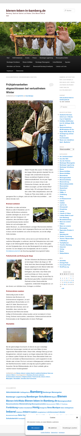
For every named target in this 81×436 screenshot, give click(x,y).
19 (64, 282)
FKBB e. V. (63, 192)
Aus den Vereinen (65, 161)
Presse (34, 58)
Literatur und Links (61, 66)
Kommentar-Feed (65, 265)
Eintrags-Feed (64, 263)
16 (73, 280)
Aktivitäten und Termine (13, 66)
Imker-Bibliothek (57, 62)
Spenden (67, 62)
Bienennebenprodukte (66, 184)
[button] (77, 417)
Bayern (54, 397)
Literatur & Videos (65, 213)
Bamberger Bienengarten (43, 62)
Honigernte (43, 408)
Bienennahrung (64, 182)
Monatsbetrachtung (65, 219)
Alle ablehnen (52, 428)
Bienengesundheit (65, 177)
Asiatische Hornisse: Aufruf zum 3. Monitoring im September (66, 117)
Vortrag (62, 249)
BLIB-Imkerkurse (17, 58)
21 (69, 282)
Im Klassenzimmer (65, 198)
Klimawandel (64, 207)
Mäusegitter (9, 378)
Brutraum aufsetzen (38, 375)
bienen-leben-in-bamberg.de (26, 10)
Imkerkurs (19, 412)
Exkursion (63, 190)
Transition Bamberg (66, 245)
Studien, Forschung (66, 236)
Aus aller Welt (64, 159)
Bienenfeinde (64, 175)
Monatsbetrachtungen (12, 415)
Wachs (62, 251)
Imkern (48, 377)
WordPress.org (64, 267)
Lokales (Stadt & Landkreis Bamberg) (36, 373)
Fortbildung (63, 194)
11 (62, 280)
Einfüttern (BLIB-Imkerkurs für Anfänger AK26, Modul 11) (67, 123)
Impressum (62, 432)
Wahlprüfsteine (64, 253)
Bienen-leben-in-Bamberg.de (41, 400)
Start (8, 58)
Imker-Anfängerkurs (67, 408)
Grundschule (28, 408)
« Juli (62, 288)
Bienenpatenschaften (62, 58)
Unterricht (63, 247)
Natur (20, 415)
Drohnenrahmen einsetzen (13, 377)
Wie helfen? (26, 66)
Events (27, 58)
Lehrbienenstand (52, 412)
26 (64, 284)
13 (67, 280)
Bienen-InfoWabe (27, 62)
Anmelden (63, 260)
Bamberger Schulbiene (13, 62)
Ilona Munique (29, 96)
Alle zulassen (35, 428)
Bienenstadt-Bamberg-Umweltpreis (43, 66)
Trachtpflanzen (64, 243)
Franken (21, 408)
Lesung (62, 211)
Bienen (18, 373)
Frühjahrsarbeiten (27, 377)
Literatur (62, 412)
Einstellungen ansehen (70, 428)
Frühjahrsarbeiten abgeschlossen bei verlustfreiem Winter (25, 88)
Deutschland (63, 188)
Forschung (64, 404)
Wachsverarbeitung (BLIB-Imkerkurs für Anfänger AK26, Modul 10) (67, 129)
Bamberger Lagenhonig (46, 58)
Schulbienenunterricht (13, 251)
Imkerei (23, 373)
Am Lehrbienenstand (66, 156)
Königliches (63, 209)
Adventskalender (13, 392)
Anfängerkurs (25, 392)
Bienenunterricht (51, 404)
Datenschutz (54, 432)
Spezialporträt (64, 234)
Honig (61, 196)
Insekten (62, 203)
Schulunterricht (12, 418)
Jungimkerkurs (41, 412)
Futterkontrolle (36, 377)
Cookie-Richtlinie (45, 432)
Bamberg (29, 375)
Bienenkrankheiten (65, 180)
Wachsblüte (16, 378)
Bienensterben (64, 186)
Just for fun (63, 205)
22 (71, 282)
